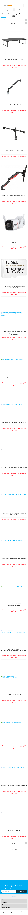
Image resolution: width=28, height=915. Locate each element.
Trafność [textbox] (3, 19)
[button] (14, 900)
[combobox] (14, 20)
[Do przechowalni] (26, 68)
